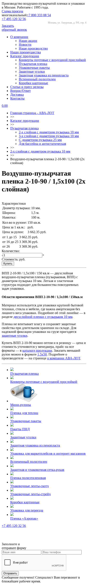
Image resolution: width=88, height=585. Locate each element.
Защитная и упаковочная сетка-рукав (37, 470)
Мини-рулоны (20, 405)
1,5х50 (42, 354)
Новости (25, 44)
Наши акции (28, 41)
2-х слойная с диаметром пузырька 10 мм (49, 132)
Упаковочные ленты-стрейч (30, 494)
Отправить (10, 573)
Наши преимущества (25, 52)
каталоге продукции (37, 350)
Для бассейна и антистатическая (42, 144)
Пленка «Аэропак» (24, 518)
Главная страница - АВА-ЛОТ (32, 113)
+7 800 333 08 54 (39, 15)
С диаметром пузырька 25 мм (40, 140)
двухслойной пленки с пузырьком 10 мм (42, 317)
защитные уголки (14, 335)
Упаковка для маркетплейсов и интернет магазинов (48, 453)
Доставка (17, 94)
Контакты (17, 98)
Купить (7, 263)
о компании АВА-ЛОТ (63, 358)
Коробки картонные (33, 83)
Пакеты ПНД (20, 429)
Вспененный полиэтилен (37, 79)
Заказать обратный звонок (14, 27)
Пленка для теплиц (24, 413)
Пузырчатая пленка (33, 64)
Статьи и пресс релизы (27, 87)
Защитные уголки (32, 71)
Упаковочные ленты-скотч (29, 486)
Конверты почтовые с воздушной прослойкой (52, 60)
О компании (19, 37)
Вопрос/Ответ (20, 91)
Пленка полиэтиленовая (28, 478)
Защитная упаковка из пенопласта (44, 75)
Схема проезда (12, 11)
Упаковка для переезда (26, 510)
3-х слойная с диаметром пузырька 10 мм (49, 136)
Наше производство (33, 48)
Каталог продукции (24, 56)
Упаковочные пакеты (34, 67)
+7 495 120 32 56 (14, 19)
